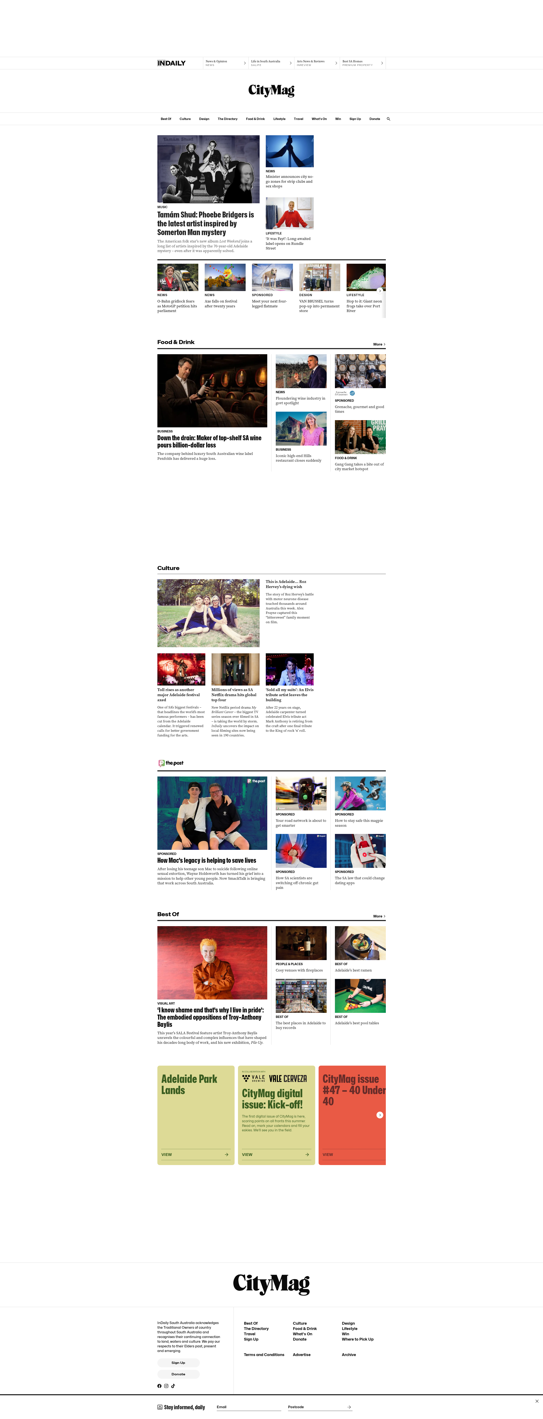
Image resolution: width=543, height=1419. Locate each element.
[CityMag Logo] (271, 91)
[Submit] (348, 1407)
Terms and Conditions (264, 1354)
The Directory (228, 119)
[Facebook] (159, 1386)
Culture (185, 119)
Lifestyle (279, 119)
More (377, 344)
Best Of (166, 119)
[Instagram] (166, 1386)
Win (338, 119)
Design (204, 119)
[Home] (180, 63)
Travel (298, 119)
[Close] (537, 1401)
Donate (374, 119)
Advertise (302, 1354)
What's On (319, 119)
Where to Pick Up (358, 1339)
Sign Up (355, 119)
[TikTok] (173, 1386)
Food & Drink (255, 119)
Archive (349, 1354)
